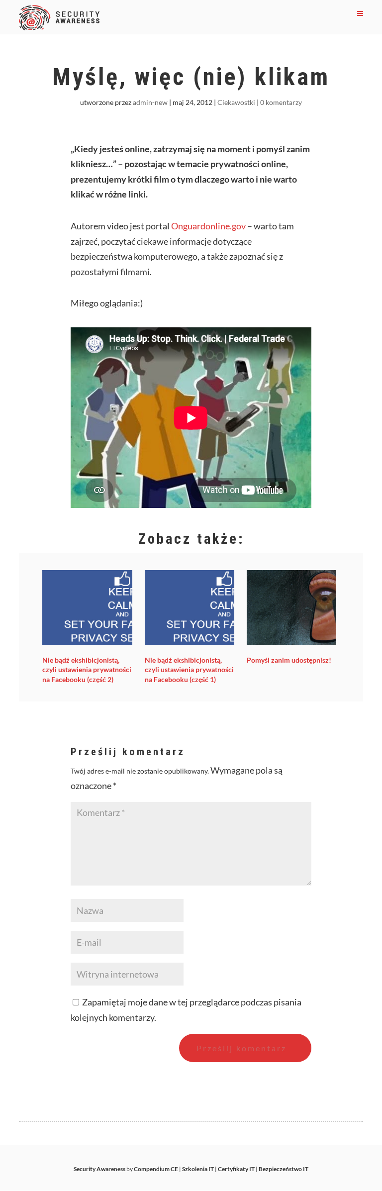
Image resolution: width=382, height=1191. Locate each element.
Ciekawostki (236, 102)
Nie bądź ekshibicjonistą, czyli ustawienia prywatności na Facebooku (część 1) (189, 670)
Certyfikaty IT (236, 1169)
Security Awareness (99, 1169)
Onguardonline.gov (208, 225)
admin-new (150, 102)
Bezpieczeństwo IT (283, 1169)
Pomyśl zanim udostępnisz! (289, 660)
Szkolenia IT (198, 1169)
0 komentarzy (281, 102)
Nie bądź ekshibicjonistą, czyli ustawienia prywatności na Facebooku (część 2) (86, 670)
